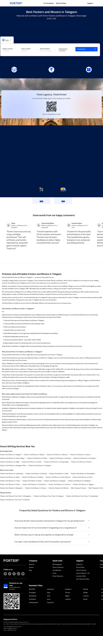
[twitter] (9, 573)
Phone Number (45, 49)
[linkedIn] (18, 573)
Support (90, 3)
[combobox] (9, 51)
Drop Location (25, 49)
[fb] (5, 573)
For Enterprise (48, 3)
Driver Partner (61, 3)
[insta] (14, 573)
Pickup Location (8, 49)
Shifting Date (63, 49)
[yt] (23, 573)
